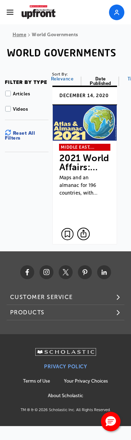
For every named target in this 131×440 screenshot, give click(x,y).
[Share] (83, 234)
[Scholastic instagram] (46, 272)
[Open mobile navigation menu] (10, 12)
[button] (111, 421)
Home (19, 34)
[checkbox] (67, 234)
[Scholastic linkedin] (104, 272)
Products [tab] (27, 312)
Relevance (62, 79)
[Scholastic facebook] (27, 272)
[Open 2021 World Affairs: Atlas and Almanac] (84, 165)
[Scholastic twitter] (66, 272)
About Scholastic (65, 395)
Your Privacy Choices (86, 381)
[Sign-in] (116, 12)
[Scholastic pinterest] (85, 272)
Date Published (100, 81)
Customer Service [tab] (41, 297)
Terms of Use (36, 381)
